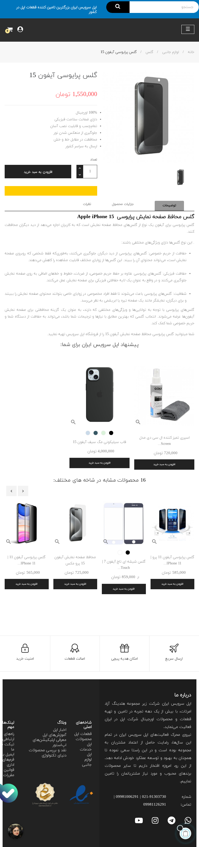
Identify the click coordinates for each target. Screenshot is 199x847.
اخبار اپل (59, 730)
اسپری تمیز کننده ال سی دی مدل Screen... (164, 440)
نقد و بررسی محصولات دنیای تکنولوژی (47, 753)
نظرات (87, 204)
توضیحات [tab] (169, 205)
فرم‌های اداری (8, 762)
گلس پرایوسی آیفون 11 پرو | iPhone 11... (172, 560)
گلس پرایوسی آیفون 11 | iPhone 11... (27, 560)
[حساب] (20, 30)
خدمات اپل (86, 752)
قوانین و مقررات (7, 772)
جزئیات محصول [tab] (123, 204)
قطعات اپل (83, 734)
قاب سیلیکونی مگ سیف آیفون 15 (99, 442)
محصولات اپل (84, 741)
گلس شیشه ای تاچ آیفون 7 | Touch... (124, 564)
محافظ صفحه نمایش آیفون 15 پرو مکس (75, 560)
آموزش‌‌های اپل (54, 735)
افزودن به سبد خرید (38, 172)
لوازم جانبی (87, 762)
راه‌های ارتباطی (8, 736)
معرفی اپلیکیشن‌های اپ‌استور (49, 742)
